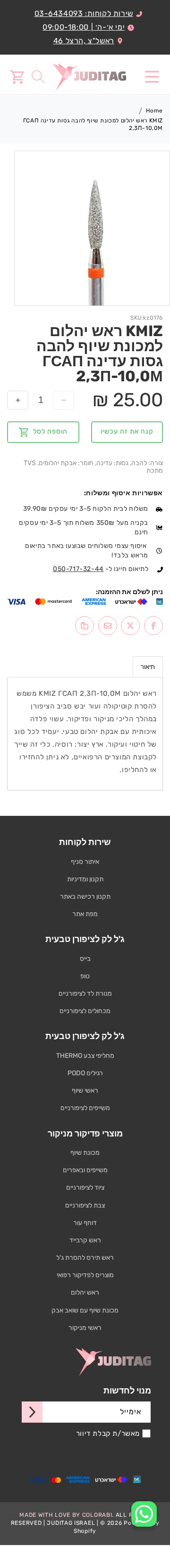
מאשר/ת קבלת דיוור (108, 1433)
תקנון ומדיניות (85, 879)
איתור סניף (85, 862)
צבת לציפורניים (85, 1205)
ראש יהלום (85, 1292)
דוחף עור (85, 1223)
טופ (85, 976)
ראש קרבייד (85, 1240)
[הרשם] (32, 1412)
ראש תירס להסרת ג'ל (85, 1258)
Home (154, 110)
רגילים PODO (85, 1073)
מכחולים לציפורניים (85, 1011)
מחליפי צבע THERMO (85, 1056)
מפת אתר (85, 914)
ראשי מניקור (85, 1328)
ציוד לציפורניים (85, 1188)
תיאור (148, 666)
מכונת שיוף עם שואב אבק (85, 1310)
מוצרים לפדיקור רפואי (85, 1275)
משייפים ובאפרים (85, 1170)
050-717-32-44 (78, 569)
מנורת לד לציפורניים (85, 994)
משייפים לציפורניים (85, 1108)
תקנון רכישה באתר (85, 897)
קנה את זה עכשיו (127, 431)
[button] (152, 76)
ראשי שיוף (85, 1091)
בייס (85, 959)
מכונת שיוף (85, 1153)
